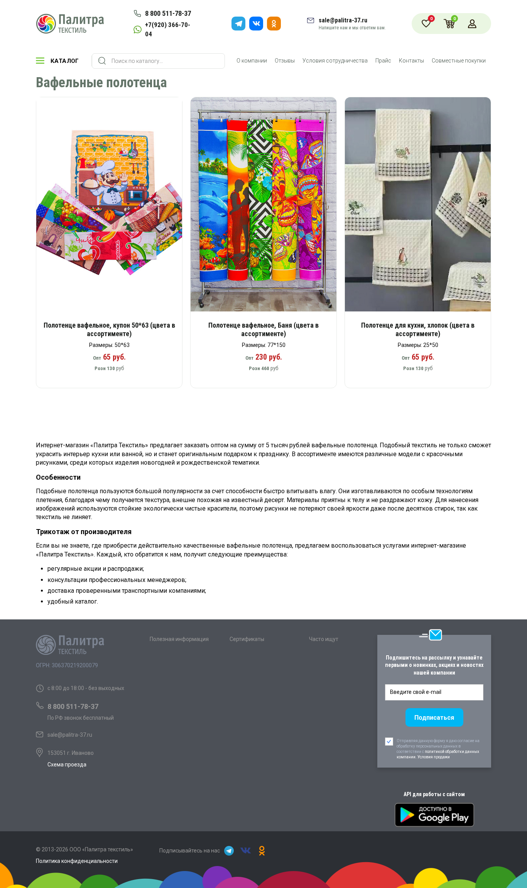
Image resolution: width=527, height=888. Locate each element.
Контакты (411, 61)
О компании (251, 61)
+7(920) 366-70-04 (167, 29)
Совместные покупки (459, 61)
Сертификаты (247, 639)
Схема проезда (66, 764)
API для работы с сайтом (434, 794)
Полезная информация (179, 639)
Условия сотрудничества (335, 61)
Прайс (383, 61)
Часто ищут (323, 639)
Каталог (65, 61)
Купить (114, 207)
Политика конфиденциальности (77, 861)
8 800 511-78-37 (168, 13)
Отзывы (285, 61)
